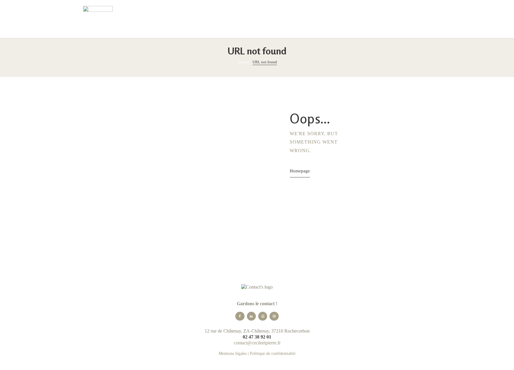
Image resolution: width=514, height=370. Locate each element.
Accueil (243, 62)
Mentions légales (233, 353)
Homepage (300, 170)
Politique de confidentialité (272, 353)
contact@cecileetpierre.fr (257, 342)
